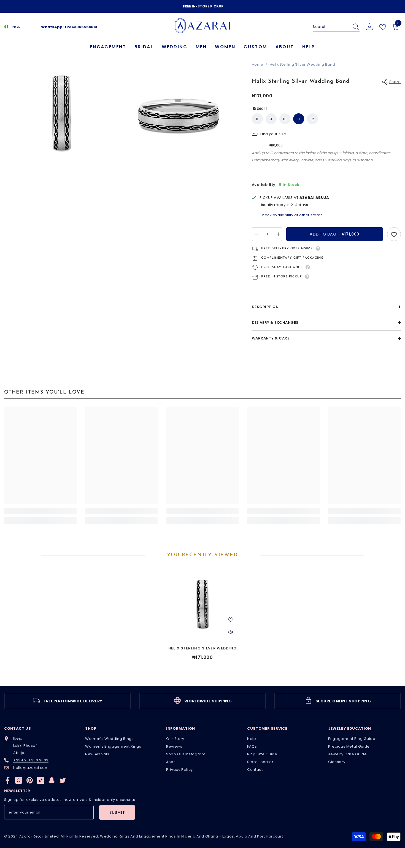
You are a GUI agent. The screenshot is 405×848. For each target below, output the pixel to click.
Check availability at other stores (291, 215)
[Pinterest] (29, 780)
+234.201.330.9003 (30, 760)
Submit (117, 812)
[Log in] (369, 27)
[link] (40, 511)
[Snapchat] (51, 780)
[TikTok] (40, 780)
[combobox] (331, 26)
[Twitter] (62, 780)
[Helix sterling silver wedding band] (202, 604)
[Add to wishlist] (394, 234)
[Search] (336, 26)
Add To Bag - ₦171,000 (334, 234)
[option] (202, 6)
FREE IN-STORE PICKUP (203, 6)
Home (257, 64)
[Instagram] (18, 780)
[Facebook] (7, 780)
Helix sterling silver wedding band (202, 648)
